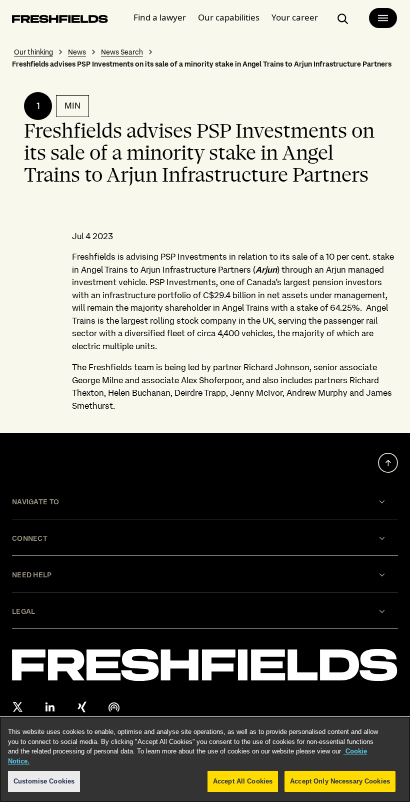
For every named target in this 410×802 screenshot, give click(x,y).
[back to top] (388, 463)
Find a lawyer (160, 17)
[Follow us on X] (18, 707)
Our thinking (33, 52)
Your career (295, 17)
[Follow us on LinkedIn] (50, 707)
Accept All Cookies (242, 781)
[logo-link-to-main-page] (60, 21)
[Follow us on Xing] (82, 707)
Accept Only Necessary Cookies (340, 781)
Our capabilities (229, 17)
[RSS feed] (114, 707)
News (77, 52)
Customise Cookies (44, 781)
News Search (122, 52)
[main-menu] (383, 18)
